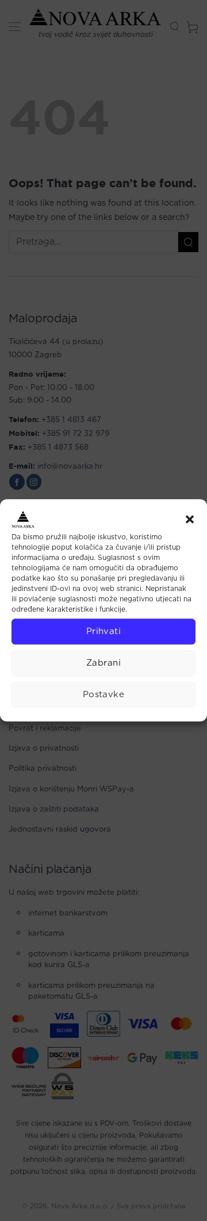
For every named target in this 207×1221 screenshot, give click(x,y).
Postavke (104, 694)
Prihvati (103, 631)
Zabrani (103, 663)
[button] (189, 519)
